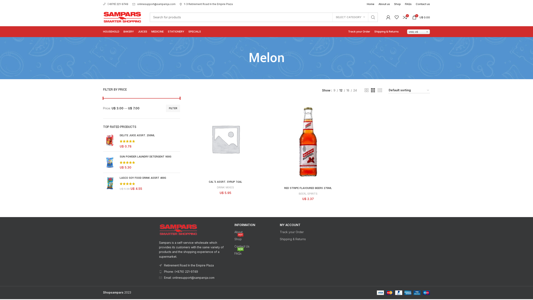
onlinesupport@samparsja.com (156, 4)
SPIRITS (312, 193)
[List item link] (191, 271)
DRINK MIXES (225, 187)
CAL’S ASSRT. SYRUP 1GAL (225, 182)
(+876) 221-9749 (118, 4)
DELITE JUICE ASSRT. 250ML (137, 135)
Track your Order (292, 232)
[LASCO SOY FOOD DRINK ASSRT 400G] (110, 183)
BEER (302, 193)
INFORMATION (244, 225)
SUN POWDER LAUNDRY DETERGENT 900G (145, 157)
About (238, 232)
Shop (238, 238)
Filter (173, 108)
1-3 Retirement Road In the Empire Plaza (208, 4)
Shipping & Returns (293, 239)
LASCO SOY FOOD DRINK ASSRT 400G (143, 178)
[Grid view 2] (367, 90)
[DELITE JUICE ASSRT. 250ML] (110, 141)
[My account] (388, 17)
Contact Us (241, 246)
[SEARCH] (373, 17)
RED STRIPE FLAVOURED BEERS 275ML (308, 188)
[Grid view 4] (380, 90)
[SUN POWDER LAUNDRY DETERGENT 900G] (110, 162)
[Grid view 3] (373, 90)
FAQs (238, 252)
